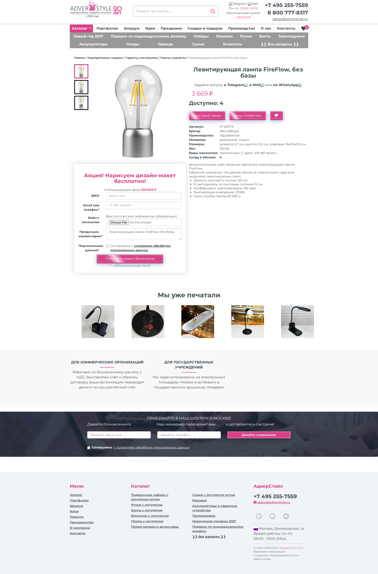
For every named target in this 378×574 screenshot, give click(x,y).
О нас (266, 28)
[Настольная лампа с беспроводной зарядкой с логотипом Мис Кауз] (98, 321)
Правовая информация (269, 551)
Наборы (201, 36)
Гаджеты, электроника (142, 57)
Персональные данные (91, 248)
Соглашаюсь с (140, 248)
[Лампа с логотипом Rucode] (198, 321)
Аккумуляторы (93, 44)
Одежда (165, 44)
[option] (98, 325)
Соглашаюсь (140, 447)
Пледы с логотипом (147, 521)
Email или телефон (91, 207)
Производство (241, 28)
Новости (77, 517)
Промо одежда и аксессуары (155, 527)
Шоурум (132, 28)
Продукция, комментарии (91, 234)
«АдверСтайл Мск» (291, 547)
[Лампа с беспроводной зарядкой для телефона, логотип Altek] (148, 321)
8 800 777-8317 (288, 12)
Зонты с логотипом (147, 510)
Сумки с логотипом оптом (213, 495)
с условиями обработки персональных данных (151, 447)
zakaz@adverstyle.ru (290, 19)
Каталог (80, 28)
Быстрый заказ (207, 115)
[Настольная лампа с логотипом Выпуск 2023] (248, 321)
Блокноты (232, 44)
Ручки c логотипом (146, 505)
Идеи (150, 28)
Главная (79, 57)
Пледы (132, 44)
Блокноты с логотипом (150, 516)
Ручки (246, 36)
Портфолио (107, 28)
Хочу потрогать (248, 115)
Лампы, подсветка (173, 57)
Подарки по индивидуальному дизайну (148, 36)
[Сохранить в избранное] (276, 115)
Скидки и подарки (204, 28)
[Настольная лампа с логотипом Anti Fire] (297, 321)
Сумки (198, 44)
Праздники (171, 28)
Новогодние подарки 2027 (214, 521)
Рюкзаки (224, 36)
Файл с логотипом (90, 220)
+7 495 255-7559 (286, 5)
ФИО (95, 196)
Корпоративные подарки (105, 57)
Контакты (286, 28)
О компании (80, 528)
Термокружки (291, 36)
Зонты (265, 36)
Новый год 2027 (88, 36)
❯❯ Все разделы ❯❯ (280, 44)
